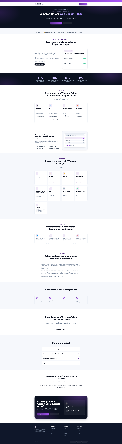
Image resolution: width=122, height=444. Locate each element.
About (61, 3)
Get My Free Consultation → (56, 23)
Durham (45, 385)
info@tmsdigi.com (79, 430)
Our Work (57, 3)
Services (52, 3)
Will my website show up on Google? (50, 358)
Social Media (53, 433)
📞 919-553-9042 (67, 23)
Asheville (64, 385)
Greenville (69, 385)
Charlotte (49, 385)
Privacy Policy (49, 441)
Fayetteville (60, 385)
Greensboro (54, 385)
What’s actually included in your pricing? (51, 349)
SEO (52, 430)
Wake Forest (74, 385)
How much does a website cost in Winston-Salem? (53, 353)
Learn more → (38, 119)
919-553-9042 (75, 3)
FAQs (65, 435)
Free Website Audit (67, 437)
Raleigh (41, 385)
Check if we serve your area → (61, 329)
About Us (65, 428)
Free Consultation (83, 3)
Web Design (53, 428)
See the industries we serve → (61, 387)
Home (49, 3)
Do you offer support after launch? (50, 363)
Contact (68, 3)
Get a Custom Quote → (40, 64)
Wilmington (80, 385)
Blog (64, 3)
